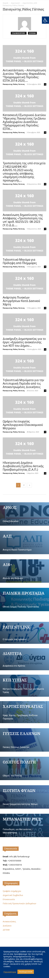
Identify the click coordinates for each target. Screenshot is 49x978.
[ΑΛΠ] (24, 542)
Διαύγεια (7, 925)
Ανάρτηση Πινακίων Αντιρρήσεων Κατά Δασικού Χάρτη (21, 300)
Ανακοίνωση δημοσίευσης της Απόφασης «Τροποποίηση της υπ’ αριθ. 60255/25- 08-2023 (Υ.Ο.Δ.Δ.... (23, 220)
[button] (45, 20)
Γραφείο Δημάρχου (12, 891)
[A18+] (24, 571)
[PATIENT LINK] (24, 633)
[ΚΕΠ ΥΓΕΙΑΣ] (24, 686)
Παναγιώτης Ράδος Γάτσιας (14, 84)
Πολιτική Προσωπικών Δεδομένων (19, 903)
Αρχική (5, 3)
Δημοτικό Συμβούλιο (13, 895)
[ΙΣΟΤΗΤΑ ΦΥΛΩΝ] (24, 797)
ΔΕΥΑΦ (6, 929)
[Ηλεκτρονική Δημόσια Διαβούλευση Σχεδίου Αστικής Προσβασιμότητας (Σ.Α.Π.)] (24, 448)
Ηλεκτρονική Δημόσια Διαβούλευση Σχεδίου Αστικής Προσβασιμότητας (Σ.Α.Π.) (23, 466)
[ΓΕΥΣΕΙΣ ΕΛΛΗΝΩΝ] (24, 740)
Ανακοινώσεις (9, 921)
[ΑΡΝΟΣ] (24, 514)
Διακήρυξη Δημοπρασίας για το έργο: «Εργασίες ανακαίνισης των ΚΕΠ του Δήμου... (24, 342)
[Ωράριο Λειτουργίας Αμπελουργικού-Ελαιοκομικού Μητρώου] (24, 407)
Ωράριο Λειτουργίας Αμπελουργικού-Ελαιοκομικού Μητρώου (23, 424)
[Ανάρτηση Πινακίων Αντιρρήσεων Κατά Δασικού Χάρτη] (24, 283)
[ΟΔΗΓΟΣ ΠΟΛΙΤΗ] (24, 768)
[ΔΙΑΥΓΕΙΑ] (24, 659)
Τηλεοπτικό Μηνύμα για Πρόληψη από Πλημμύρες (20, 261)
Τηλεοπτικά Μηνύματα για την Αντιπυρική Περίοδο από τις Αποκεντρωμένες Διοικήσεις (23, 383)
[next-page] (29, 485)
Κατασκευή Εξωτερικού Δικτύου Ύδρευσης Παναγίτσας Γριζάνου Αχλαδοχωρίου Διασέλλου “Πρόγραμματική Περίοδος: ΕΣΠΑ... (24, 122)
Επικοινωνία (10, 848)
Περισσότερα (9, 972)
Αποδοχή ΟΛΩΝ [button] (25, 971)
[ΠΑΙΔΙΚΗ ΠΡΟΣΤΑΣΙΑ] (24, 599)
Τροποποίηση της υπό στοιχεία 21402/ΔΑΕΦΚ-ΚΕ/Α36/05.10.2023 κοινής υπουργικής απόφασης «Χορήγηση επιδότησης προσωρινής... (24, 171)
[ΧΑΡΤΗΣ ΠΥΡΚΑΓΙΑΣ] (24, 712)
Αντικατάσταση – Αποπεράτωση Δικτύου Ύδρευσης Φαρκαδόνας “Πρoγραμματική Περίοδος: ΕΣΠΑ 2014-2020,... (24, 75)
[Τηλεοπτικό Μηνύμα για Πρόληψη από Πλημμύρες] (24, 245)
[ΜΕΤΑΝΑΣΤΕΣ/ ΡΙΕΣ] (24, 825)
